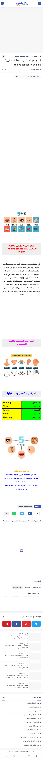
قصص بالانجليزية (33, 707)
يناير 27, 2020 (22, 663)
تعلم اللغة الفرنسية (33, 718)
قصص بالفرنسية (34, 711)
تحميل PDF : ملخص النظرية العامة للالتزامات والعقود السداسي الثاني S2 (16, 676)
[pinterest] (6, 624)
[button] (30, 513)
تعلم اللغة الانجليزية (33, 703)
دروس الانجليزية (34, 726)
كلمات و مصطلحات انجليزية (30, 737)
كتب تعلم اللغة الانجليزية (31, 745)
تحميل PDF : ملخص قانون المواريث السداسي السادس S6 (17, 686)
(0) (3, 69)
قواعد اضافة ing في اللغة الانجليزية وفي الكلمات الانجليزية (16, 647)
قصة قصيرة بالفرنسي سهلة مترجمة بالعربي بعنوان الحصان (17, 637)
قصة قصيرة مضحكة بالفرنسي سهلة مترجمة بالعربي (16, 657)
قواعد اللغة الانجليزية (32, 730)
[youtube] (26, 624)
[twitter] (36, 624)
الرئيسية (36, 56)
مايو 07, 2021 (22, 654)
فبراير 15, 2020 (22, 683)
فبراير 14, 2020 (22, 644)
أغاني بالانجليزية (34, 733)
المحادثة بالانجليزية (33, 722)
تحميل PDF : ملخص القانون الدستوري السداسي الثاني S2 (16, 667)
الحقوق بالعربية (14, 751)
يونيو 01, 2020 (22, 634)
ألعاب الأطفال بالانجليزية (31, 741)
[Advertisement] (21, 30)
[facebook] (16, 624)
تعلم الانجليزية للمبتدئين (21, 56)
